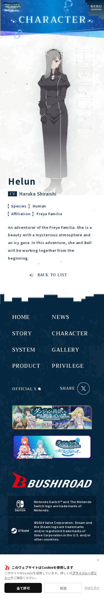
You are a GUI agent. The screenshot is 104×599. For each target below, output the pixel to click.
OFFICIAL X (24, 388)
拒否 (63, 588)
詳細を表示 (92, 588)
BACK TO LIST (52, 275)
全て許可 (23, 588)
